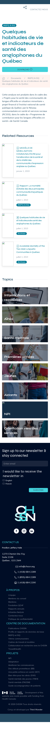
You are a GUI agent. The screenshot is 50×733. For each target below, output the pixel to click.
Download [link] (24, 69)
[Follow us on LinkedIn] (31, 530)
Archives (21, 233)
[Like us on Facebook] (16, 530)
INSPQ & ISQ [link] (9, 25)
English (9, 480)
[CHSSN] (5, 9)
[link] (8, 160)
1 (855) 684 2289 (27, 577)
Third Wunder (36, 709)
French (9, 483)
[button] (25, 9)
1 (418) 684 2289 (27, 571)
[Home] (3, 78)
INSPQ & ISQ (23, 205)
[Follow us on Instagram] (24, 530)
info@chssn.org (27, 566)
